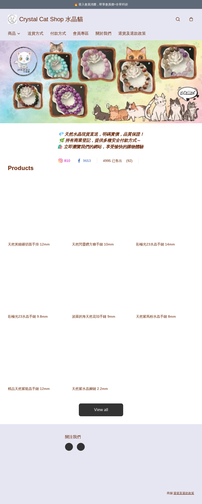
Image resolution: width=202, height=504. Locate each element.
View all (101, 410)
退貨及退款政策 (132, 33)
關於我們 (103, 33)
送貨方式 (35, 33)
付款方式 (58, 33)
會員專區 (81, 33)
